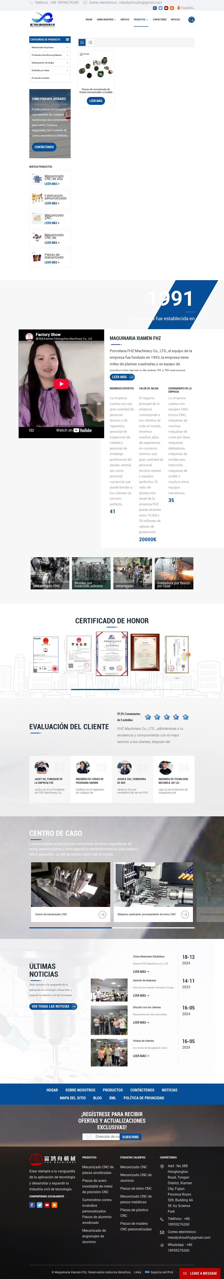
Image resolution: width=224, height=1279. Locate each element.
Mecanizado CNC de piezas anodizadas (98, 1170)
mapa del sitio (73, 1098)
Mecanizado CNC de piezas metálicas (136, 1199)
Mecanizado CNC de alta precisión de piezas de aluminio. (54, 177)
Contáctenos (159, 19)
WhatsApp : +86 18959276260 (180, 1248)
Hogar (89, 19)
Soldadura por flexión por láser (173, 584)
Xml (112, 1098)
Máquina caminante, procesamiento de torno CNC (147, 914)
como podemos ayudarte (49, 99)
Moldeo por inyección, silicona (89, 584)
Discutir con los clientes (147, 1007)
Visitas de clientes (143, 1040)
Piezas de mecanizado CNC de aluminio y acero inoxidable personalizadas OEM (56, 256)
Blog (97, 1098)
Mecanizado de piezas (42, 47)
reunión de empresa (144, 980)
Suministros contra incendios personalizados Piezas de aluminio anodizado (97, 1211)
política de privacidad (144, 1098)
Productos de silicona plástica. (47, 55)
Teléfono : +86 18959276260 (57, 2)
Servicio (125, 19)
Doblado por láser (40, 70)
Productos (140, 19)
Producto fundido (40, 78)
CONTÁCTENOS (44, 147)
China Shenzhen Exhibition (148, 956)
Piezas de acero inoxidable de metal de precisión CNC (97, 1186)
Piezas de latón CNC (136, 1188)
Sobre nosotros (105, 19)
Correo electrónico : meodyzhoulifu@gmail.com (125, 2)
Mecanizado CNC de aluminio (136, 1178)
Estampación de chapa (43, 62)
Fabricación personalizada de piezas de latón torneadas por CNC (55, 197)
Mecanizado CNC (46, 586)
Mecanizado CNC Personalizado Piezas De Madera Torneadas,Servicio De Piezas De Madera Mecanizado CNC (56, 216)
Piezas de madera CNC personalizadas (136, 1226)
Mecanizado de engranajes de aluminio (94, 1236)
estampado (124, 586)
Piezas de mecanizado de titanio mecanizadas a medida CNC (95, 91)
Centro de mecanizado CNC (51, 914)
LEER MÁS (51, 184)
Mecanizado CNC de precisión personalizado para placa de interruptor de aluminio (55, 236)
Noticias (175, 19)
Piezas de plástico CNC (134, 1213)
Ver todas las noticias (50, 1006)
